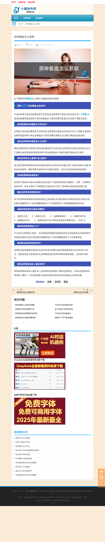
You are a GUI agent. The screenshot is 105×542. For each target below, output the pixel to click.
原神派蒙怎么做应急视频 (25, 304)
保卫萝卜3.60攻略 (22, 466)
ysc (22, 45)
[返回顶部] (101, 484)
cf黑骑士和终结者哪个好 (24, 309)
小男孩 (52, 503)
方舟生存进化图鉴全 (63, 313)
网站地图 (70, 491)
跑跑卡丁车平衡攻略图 (64, 317)
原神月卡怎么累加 (22, 438)
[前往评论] (101, 478)
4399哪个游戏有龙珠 (23, 458)
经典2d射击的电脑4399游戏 (26, 313)
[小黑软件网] (25, 5)
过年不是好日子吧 (22, 442)
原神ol (20, 23)
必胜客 (24, 105)
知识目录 (31, 2)
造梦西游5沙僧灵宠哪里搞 (25, 317)
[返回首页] (101, 471)
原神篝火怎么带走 (22, 446)
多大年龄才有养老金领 (64, 309)
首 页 (14, 2)
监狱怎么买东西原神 (23, 470)
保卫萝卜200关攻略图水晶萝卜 (27, 450)
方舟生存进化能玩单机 (64, 304)
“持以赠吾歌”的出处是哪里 (25, 462)
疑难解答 (77, 491)
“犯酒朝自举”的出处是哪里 (25, 475)
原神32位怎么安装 (81, 292)
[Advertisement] (52, 524)
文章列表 (21, 2)
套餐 (84, 114)
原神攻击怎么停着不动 (26, 292)
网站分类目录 (50, 491)
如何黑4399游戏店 (22, 454)
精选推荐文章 (61, 491)
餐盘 (29, 98)
